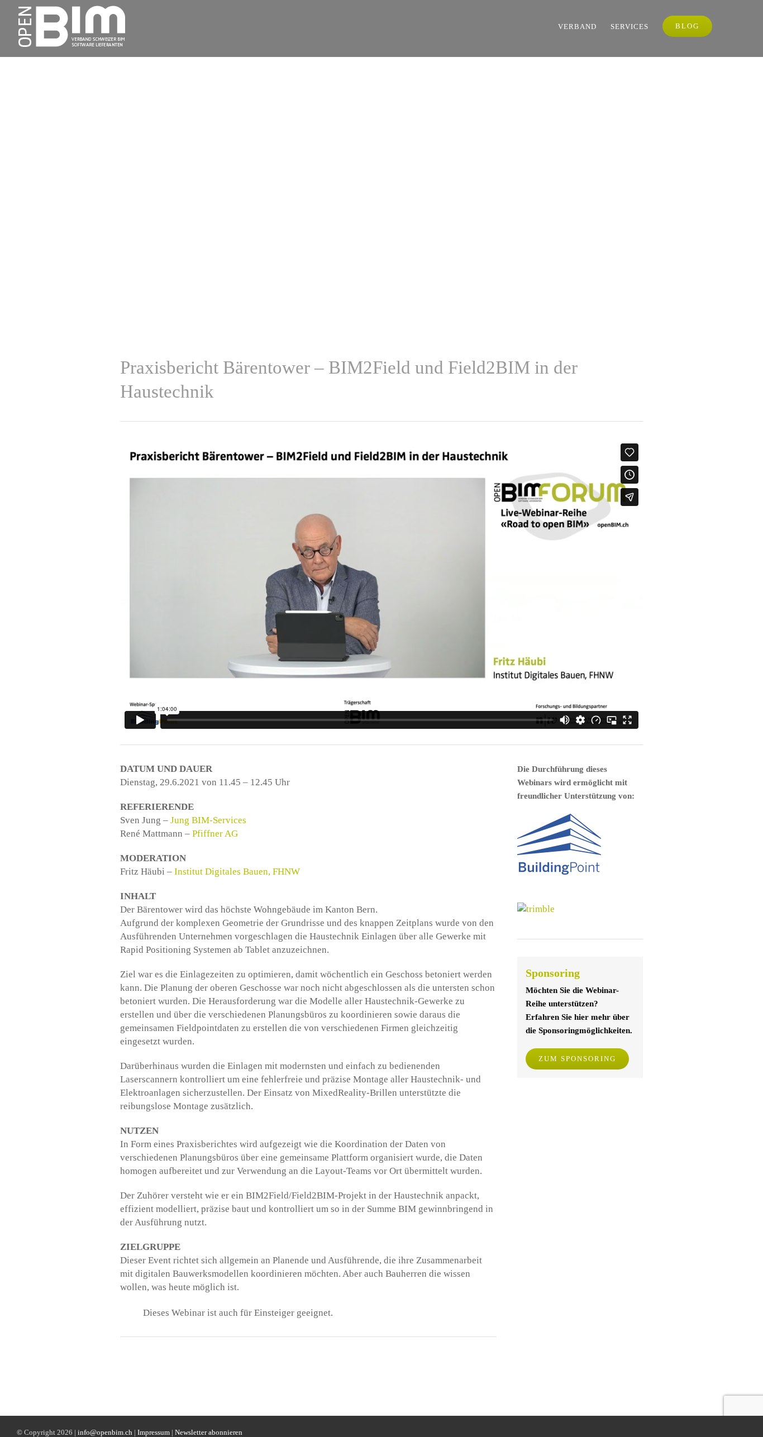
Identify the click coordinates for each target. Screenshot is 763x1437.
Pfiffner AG (215, 833)
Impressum (153, 1432)
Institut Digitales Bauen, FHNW (237, 871)
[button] (729, 26)
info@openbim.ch (105, 1432)
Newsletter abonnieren (208, 1432)
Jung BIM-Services (208, 820)
